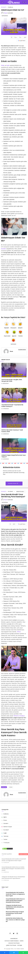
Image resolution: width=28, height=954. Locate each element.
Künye (21, 941)
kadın (8, 65)
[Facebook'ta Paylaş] (4, 952)
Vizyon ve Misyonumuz (12, 941)
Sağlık (5, 833)
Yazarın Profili (22, 349)
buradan (3, 248)
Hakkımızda (14, 938)
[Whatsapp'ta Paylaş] (23, 952)
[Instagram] (17, 933)
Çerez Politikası (11, 945)
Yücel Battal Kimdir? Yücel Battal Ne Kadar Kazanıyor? (12, 405)
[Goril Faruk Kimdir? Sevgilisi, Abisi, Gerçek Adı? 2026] (14, 370)
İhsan (5, 13)
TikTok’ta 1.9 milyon (19, 715)
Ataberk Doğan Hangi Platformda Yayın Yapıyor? (13, 456)
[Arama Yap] (23, 2)
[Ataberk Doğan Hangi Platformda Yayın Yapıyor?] (14, 445)
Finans (5, 820)
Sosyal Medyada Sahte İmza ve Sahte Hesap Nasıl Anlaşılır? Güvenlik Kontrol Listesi (13, 868)
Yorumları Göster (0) (13, 483)
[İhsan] (6, 351)
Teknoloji (5, 836)
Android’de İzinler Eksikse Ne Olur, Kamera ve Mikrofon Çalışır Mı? (15, 919)
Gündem (5, 823)
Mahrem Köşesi (7, 826)
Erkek (2, 65)
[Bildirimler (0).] (26, 2)
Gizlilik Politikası (14, 943)
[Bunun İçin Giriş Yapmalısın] (11, 37)
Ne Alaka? (6, 830)
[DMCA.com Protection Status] (7, 848)
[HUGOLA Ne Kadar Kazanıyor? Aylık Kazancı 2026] (14, 420)
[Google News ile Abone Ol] (21, 40)
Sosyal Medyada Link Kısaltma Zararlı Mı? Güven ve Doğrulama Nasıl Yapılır (14, 859)
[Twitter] (13, 933)
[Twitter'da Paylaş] (14, 952)
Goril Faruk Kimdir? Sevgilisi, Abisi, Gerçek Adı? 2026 (11, 380)
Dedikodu (6, 814)
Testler (5, 839)
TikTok (19, 631)
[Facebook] (10, 933)
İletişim (19, 945)
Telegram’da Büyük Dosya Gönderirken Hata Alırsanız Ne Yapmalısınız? (13, 877)
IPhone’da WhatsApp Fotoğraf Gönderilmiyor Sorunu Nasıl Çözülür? (15, 913)
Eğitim (5, 817)
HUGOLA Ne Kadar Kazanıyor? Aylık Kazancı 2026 (12, 431)
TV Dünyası (6, 842)
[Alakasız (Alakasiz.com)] (14, 2)
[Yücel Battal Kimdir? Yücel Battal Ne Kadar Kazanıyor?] (14, 395)
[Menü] (2, 2)
